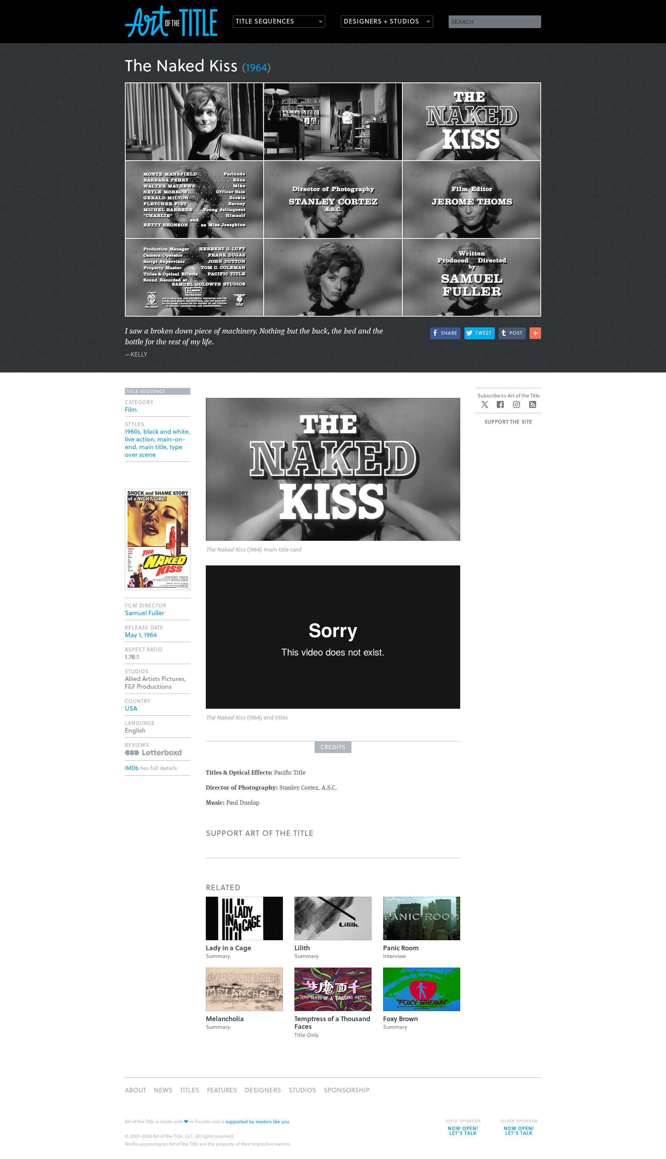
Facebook (500, 404)
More (535, 333)
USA (131, 708)
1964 (256, 67)
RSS (532, 404)
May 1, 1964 (141, 634)
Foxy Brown (400, 1018)
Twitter (484, 404)
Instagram (516, 404)
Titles (189, 1090)
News (163, 1090)
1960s (132, 431)
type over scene (153, 450)
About (135, 1090)
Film (131, 409)
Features (222, 1090)
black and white (165, 431)
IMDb (132, 768)
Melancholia (225, 1018)
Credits (333, 747)
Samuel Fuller (144, 612)
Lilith (302, 948)
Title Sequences (265, 21)
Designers (263, 1090)
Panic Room (401, 948)
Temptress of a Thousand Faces (332, 1022)
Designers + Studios (381, 21)
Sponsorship (347, 1090)
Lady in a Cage (228, 948)
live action (139, 438)
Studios (302, 1090)
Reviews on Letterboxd (153, 752)
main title (152, 446)
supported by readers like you (257, 1121)
